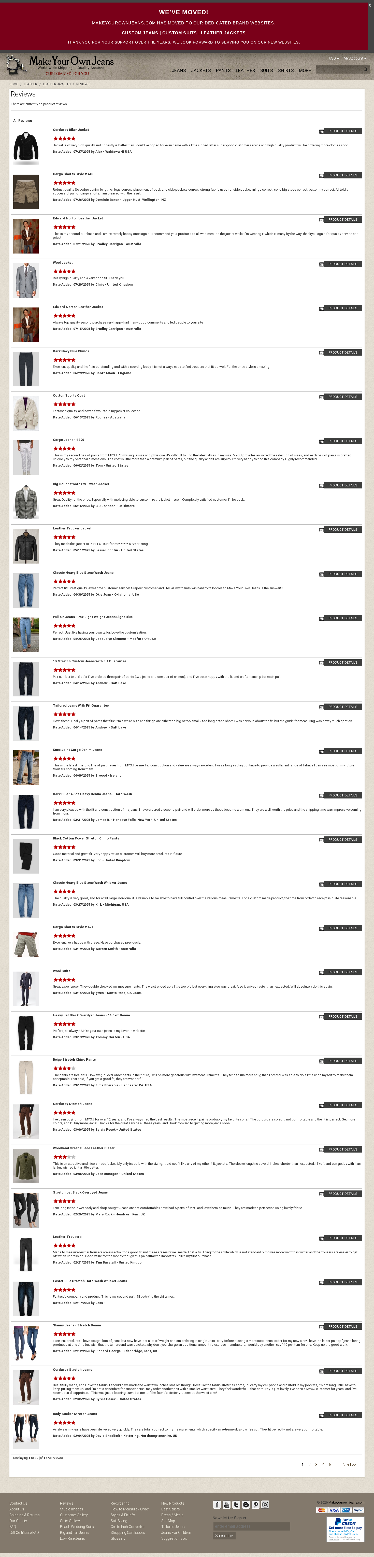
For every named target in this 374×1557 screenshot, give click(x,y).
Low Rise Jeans (72, 1538)
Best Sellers (170, 1509)
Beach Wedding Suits (77, 1527)
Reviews (66, 1503)
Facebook (217, 1504)
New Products (172, 1503)
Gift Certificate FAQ (24, 1533)
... (336, 1464)
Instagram (265, 1504)
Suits (266, 70)
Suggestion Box (174, 1538)
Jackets (201, 70)
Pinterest (255, 1504)
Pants (223, 70)
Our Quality (18, 1521)
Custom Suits (179, 33)
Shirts (286, 70)
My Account (353, 58)
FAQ (12, 1527)
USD (332, 58)
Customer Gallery (74, 1515)
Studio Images (71, 1509)
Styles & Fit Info (123, 1515)
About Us (16, 1509)
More (305, 70)
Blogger (246, 1504)
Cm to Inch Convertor (128, 1527)
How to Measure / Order (130, 1509)
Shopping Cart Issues (128, 1533)
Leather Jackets (223, 33)
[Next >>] (349, 1464)
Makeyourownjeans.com (346, 1502)
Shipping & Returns (24, 1515)
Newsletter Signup (229, 1518)
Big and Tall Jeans (74, 1533)
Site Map (168, 1521)
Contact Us (18, 1503)
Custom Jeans (140, 33)
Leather (245, 70)
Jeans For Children (176, 1533)
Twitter (236, 1504)
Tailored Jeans (173, 1527)
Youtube (226, 1504)
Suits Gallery (70, 1521)
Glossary (118, 1538)
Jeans (179, 70)
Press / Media (172, 1515)
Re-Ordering (120, 1503)
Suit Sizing (119, 1521)
